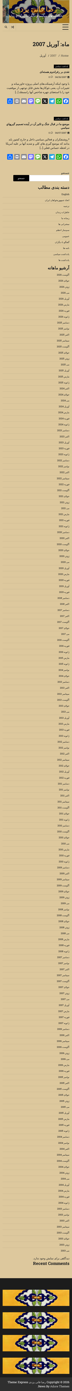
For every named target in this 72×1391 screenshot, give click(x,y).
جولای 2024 (63, 394)
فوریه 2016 (64, 645)
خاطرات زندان (62, 212)
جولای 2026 (63, 280)
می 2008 (65, 933)
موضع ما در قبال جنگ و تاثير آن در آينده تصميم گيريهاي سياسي (37, 125)
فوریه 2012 (64, 777)
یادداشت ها (64, 260)
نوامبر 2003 (63, 1214)
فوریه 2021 (64, 520)
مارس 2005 (63, 1119)
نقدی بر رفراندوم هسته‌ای (54, 72)
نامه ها (66, 248)
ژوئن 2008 (64, 927)
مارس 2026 (63, 304)
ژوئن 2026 (64, 286)
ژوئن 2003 (64, 1244)
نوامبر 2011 (64, 789)
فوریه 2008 (64, 945)
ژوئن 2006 (64, 1053)
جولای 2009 (63, 891)
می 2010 (65, 843)
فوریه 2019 (64, 592)
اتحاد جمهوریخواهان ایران (57, 200)
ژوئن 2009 (64, 897)
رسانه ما (65, 218)
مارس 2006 (63, 1065)
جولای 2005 (63, 1094)
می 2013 (65, 711)
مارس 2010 (64, 849)
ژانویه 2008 (63, 951)
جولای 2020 (63, 550)
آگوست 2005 (63, 1088)
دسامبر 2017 (63, 610)
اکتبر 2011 (64, 795)
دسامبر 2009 (63, 867)
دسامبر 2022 (63, 460)
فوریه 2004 (64, 1196)
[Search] (6, 27)
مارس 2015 (64, 657)
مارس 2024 (63, 412)
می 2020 (65, 562)
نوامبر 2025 (63, 328)
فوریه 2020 (64, 580)
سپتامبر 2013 (63, 693)
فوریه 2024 (64, 418)
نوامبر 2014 (64, 670)
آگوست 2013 (63, 699)
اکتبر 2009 (64, 873)
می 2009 (65, 903)
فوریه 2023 (64, 448)
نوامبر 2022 (63, 466)
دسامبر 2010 (63, 825)
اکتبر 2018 (64, 604)
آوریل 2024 (64, 406)
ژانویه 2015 (64, 663)
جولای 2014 (64, 675)
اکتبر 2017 (64, 616)
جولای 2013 (64, 705)
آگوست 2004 (63, 1160)
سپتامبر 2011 (63, 801)
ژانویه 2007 (63, 1023)
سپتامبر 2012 (63, 759)
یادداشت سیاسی (61, 66)
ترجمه (66, 206)
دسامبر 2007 (63, 957)
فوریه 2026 (64, 310)
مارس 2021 (64, 514)
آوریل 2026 (64, 298)
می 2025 (65, 364)
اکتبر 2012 (64, 753)
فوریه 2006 (64, 1070)
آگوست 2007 (63, 981)
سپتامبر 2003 (63, 1226)
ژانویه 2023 (63, 454)
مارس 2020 (63, 574)
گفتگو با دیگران (62, 242)
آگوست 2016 (63, 639)
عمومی (65, 236)
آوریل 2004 (64, 1184)
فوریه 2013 (64, 729)
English (65, 194)
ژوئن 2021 (64, 502)
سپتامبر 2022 (63, 478)
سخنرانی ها (63, 224)
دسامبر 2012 (63, 741)
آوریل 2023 (64, 442)
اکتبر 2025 (64, 334)
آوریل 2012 (64, 771)
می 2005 (65, 1106)
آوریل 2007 (64, 1005)
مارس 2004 (63, 1190)
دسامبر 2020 (63, 532)
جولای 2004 (63, 1166)
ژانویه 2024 (63, 424)
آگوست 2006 (63, 1047)
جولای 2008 (63, 921)
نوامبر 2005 (63, 1077)
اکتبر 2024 (64, 388)
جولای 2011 (64, 813)
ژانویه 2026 (63, 316)
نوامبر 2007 (63, 963)
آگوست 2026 (63, 274)
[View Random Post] (12, 27)
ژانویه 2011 (64, 819)
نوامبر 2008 (63, 909)
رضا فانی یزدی (36, 8)
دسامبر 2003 (63, 1208)
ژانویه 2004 (63, 1202)
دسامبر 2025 (63, 322)
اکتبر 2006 (64, 1035)
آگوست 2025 (63, 346)
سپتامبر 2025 (63, 340)
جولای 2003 (63, 1238)
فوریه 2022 (64, 484)
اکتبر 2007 (64, 969)
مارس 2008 (63, 939)
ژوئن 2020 (64, 556)
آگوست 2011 (63, 807)
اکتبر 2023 (64, 436)
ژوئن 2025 (64, 358)
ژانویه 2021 (64, 526)
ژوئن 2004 (64, 1172)
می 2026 (65, 292)
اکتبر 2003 (64, 1220)
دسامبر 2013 (63, 681)
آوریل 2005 (64, 1112)
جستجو (65, 173)
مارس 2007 (63, 1011)
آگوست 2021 (63, 490)
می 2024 (65, 400)
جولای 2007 (63, 987)
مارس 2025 (63, 376)
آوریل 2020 (64, 568)
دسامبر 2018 (63, 598)
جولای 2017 (64, 628)
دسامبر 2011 (63, 783)
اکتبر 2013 (64, 687)
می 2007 (65, 999)
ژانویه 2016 (64, 652)
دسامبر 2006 (63, 1029)
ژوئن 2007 (64, 993)
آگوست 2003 (63, 1232)
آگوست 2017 (63, 621)
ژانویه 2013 (64, 735)
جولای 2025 (63, 352)
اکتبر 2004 (64, 1148)
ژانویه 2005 (63, 1130)
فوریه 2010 (64, 855)
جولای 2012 (64, 765)
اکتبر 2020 (64, 538)
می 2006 (65, 1059)
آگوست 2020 (63, 544)
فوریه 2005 (64, 1124)
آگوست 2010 (63, 831)
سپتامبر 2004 (63, 1154)
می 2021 (65, 508)
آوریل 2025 (64, 370)
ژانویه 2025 (63, 382)
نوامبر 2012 (64, 747)
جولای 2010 (64, 837)
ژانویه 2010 (64, 861)
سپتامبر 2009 (63, 879)
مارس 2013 (64, 723)
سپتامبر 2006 (63, 1041)
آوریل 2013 (64, 717)
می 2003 (65, 1250)
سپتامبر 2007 (63, 975)
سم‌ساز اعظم (62, 230)
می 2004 (65, 1178)
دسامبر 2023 (63, 430)
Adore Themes (59, 1386)
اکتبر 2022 (64, 472)
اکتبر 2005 (64, 1083)
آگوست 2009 (63, 885)
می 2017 (65, 634)
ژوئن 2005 (64, 1101)
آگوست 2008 (63, 915)
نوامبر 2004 (63, 1142)
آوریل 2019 (64, 586)
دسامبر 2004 (63, 1136)
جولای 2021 (64, 496)
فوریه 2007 (64, 1017)
